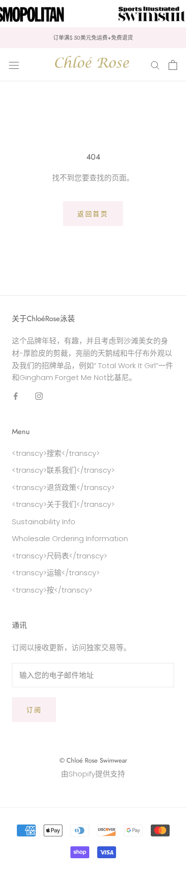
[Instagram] (39, 395)
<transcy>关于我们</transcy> (63, 504)
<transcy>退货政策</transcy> (63, 487)
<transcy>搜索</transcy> (56, 453)
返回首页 (92, 214)
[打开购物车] (173, 65)
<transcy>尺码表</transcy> (59, 556)
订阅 (34, 710)
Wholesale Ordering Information (70, 538)
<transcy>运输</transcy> (56, 572)
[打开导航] (14, 65)
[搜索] (155, 64)
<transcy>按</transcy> (52, 590)
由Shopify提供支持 (93, 774)
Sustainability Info (43, 521)
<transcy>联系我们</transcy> (63, 470)
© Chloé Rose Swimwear (93, 760)
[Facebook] (15, 395)
